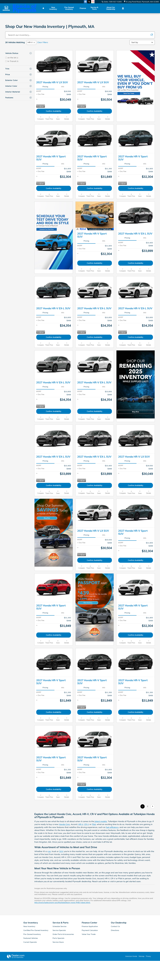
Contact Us (115, 926)
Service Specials (59, 930)
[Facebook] (85, 1)
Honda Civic (64, 824)
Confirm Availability (53, 111)
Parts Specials (58, 938)
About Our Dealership (110, 8)
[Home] (6, 8)
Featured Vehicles (30, 938)
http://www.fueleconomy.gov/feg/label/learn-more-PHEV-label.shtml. (62, 902)
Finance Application (90, 926)
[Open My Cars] (122, 8)
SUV (61, 851)
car (49, 851)
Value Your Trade (89, 934)
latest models (100, 821)
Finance (83, 8)
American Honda (131, 956)
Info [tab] (62, 86)
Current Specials (30, 942)
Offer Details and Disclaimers (85, 639)
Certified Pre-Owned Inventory (35, 930)
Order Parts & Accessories (63, 934)
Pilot (94, 824)
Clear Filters (42, 42)
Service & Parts (94, 8)
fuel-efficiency (112, 827)
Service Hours (58, 942)
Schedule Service (59, 926)
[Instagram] (92, 1)
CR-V (86, 824)
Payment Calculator (90, 930)
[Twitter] (89, 1)
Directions (115, 930)
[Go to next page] (153, 806)
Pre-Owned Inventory (69, 8)
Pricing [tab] (45, 86)
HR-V (30, 42)
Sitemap (141, 956)
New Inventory (53, 8)
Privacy (148, 956)
